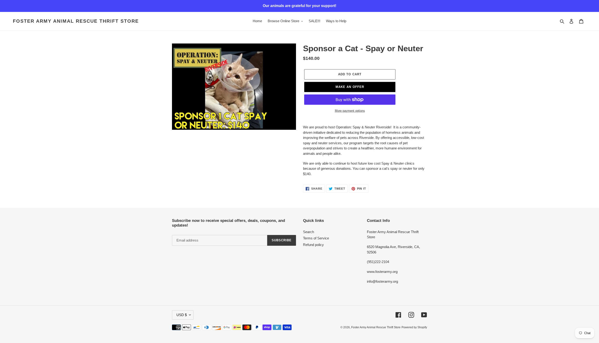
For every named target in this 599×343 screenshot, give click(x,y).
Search (308, 232)
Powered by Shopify (414, 327)
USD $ (181, 315)
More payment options (350, 110)
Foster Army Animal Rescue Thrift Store (76, 21)
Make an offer (350, 87)
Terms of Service (316, 238)
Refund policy (313, 245)
